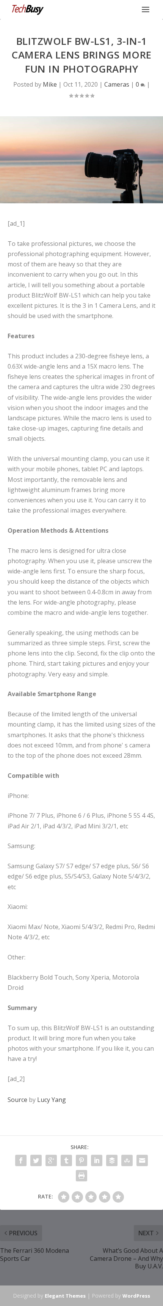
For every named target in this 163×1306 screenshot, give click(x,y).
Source (17, 1099)
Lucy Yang (51, 1099)
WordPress (136, 1295)
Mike (50, 84)
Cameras (116, 84)
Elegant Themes (65, 1295)
